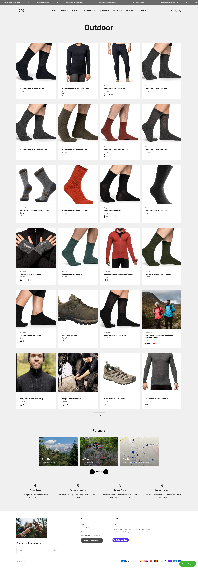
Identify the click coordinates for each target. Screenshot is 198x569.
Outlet (141, 11)
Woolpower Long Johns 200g (114, 88)
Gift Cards (129, 11)
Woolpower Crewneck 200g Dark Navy (76, 88)
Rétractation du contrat (92, 540)
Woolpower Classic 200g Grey (156, 149)
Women (63, 11)
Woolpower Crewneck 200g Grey (157, 399)
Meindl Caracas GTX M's (70, 335)
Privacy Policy (86, 532)
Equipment (103, 11)
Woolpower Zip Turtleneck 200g (31, 399)
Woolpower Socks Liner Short (31, 335)
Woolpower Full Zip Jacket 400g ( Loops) (118, 274)
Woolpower (23, 85)
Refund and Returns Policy (90, 536)
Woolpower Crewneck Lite (71, 399)
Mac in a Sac (148, 332)
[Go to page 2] (104, 415)
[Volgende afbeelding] (105, 471)
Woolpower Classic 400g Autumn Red (75, 210)
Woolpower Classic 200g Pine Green (158, 274)
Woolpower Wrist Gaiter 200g (30, 274)
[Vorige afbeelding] (92, 471)
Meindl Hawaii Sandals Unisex (114, 399)
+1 (31, 280)
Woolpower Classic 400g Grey (156, 88)
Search (83, 524)
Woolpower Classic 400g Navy (73, 274)
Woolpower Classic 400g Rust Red (116, 149)
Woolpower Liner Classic (112, 210)
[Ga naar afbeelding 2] (99, 471)
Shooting (116, 11)
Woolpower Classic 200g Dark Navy (32, 88)
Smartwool (23, 208)
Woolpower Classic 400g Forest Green (34, 149)
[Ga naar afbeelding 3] (101, 471)
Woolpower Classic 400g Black (156, 210)
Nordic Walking (87, 11)
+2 (115, 216)
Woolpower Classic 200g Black (115, 335)
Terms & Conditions (88, 528)
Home (54, 11)
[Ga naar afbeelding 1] (97, 471)
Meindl (63, 332)
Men (73, 11)
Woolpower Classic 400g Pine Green (75, 149)
